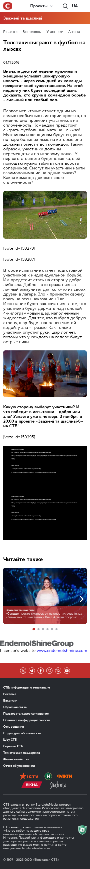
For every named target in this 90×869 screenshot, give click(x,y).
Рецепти (10, 32)
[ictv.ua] (29, 777)
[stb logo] (7, 6)
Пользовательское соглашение (26, 713)
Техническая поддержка (21, 752)
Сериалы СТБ (13, 746)
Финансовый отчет (17, 759)
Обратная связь (14, 707)
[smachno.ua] (58, 785)
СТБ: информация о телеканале (26, 687)
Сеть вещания (13, 726)
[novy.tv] (48, 777)
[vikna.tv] (31, 785)
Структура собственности (22, 733)
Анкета (74, 32)
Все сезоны (32, 32)
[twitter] (23, 670)
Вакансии (10, 700)
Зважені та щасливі (22, 18)
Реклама (9, 694)
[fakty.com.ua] (64, 777)
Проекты (39, 6)
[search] (65, 6)
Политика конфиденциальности (26, 720)
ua (75, 6)
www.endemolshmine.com (62, 650)
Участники (54, 32)
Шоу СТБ (10, 739)
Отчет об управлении (19, 765)
